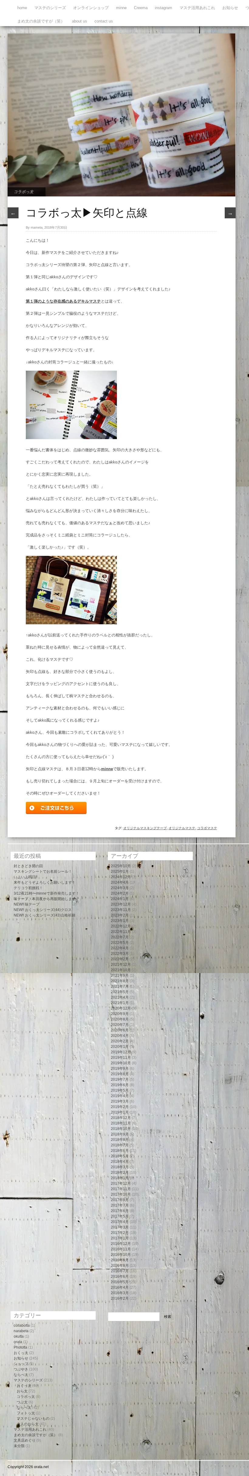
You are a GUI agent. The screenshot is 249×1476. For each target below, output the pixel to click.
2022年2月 (120, 959)
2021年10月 (121, 970)
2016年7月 (120, 1271)
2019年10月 (121, 1063)
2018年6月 (120, 1151)
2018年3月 (120, 1167)
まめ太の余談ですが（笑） (41, 21)
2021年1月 (120, 1003)
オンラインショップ (91, 7)
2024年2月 (120, 893)
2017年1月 (120, 1238)
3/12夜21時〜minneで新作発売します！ (46, 893)
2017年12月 (121, 1183)
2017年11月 (121, 1189)
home (22, 7)
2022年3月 (120, 953)
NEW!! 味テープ (26, 904)
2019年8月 (120, 1074)
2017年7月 (120, 1205)
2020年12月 (121, 1008)
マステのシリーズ (50, 7)
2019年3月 (120, 1101)
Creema (141, 7)
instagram (163, 7)
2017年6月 (120, 1211)
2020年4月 (120, 1036)
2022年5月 (120, 943)
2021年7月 (120, 986)
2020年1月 (120, 1047)
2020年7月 (120, 1025)
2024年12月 (121, 877)
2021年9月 (120, 975)
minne (121, 7)
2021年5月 (120, 992)
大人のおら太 (28, 1424)
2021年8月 (120, 981)
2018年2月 (120, 1172)
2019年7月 (120, 1079)
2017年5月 (120, 1216)
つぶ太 (22, 1402)
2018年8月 (120, 1140)
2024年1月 (120, 899)
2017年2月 (120, 1233)
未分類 (19, 1446)
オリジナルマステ (182, 828)
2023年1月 (120, 921)
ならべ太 (21, 1375)
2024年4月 (120, 882)
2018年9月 (120, 1134)
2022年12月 (121, 926)
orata (18, 1342)
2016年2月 (120, 1298)
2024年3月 (120, 888)
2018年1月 (120, 1178)
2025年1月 (120, 871)
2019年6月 (120, 1085)
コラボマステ (207, 828)
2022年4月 (120, 948)
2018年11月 (121, 1123)
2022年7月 (120, 937)
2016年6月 (120, 1276)
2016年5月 (120, 1282)
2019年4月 (120, 1096)
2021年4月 (120, 997)
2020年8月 (120, 1019)
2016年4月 (120, 1287)
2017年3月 (120, 1227)
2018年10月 (121, 1129)
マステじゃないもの (33, 1418)
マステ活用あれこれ (197, 7)
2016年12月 (121, 1244)
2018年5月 (120, 1156)
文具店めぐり (25, 1440)
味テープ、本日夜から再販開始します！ (46, 899)
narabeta (21, 1331)
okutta (19, 1336)
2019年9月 (120, 1068)
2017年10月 (121, 1194)
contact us (103, 21)
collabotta (22, 1325)
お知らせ (230, 7)
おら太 (22, 1391)
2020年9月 (120, 1014)
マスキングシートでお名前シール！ (43, 871)
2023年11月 (121, 910)
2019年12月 (121, 1052)
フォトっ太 (26, 1413)
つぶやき (21, 1369)
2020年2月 (120, 1041)
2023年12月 (121, 904)
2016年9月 (120, 1260)
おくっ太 (21, 1353)
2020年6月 (120, 1030)
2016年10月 (121, 1255)
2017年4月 (120, 1222)
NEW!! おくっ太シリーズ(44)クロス (43, 910)
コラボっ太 (23, 191)
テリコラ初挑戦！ (28, 888)
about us (79, 21)
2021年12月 (121, 964)
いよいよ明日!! (25, 877)
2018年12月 (121, 1118)
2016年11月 (121, 1249)
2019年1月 (120, 1112)
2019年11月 (121, 1057)
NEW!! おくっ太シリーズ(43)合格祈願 (44, 915)
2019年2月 (120, 1107)
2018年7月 (120, 1145)
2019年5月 (120, 1090)
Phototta (20, 1347)
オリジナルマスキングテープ (145, 828)
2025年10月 (121, 866)
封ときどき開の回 (28, 866)
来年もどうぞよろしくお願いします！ (45, 882)
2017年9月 (120, 1200)
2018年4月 (120, 1161)
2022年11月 (121, 932)
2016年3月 (120, 1293)
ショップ (21, 1364)
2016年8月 (120, 1265)
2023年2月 (120, 915)
